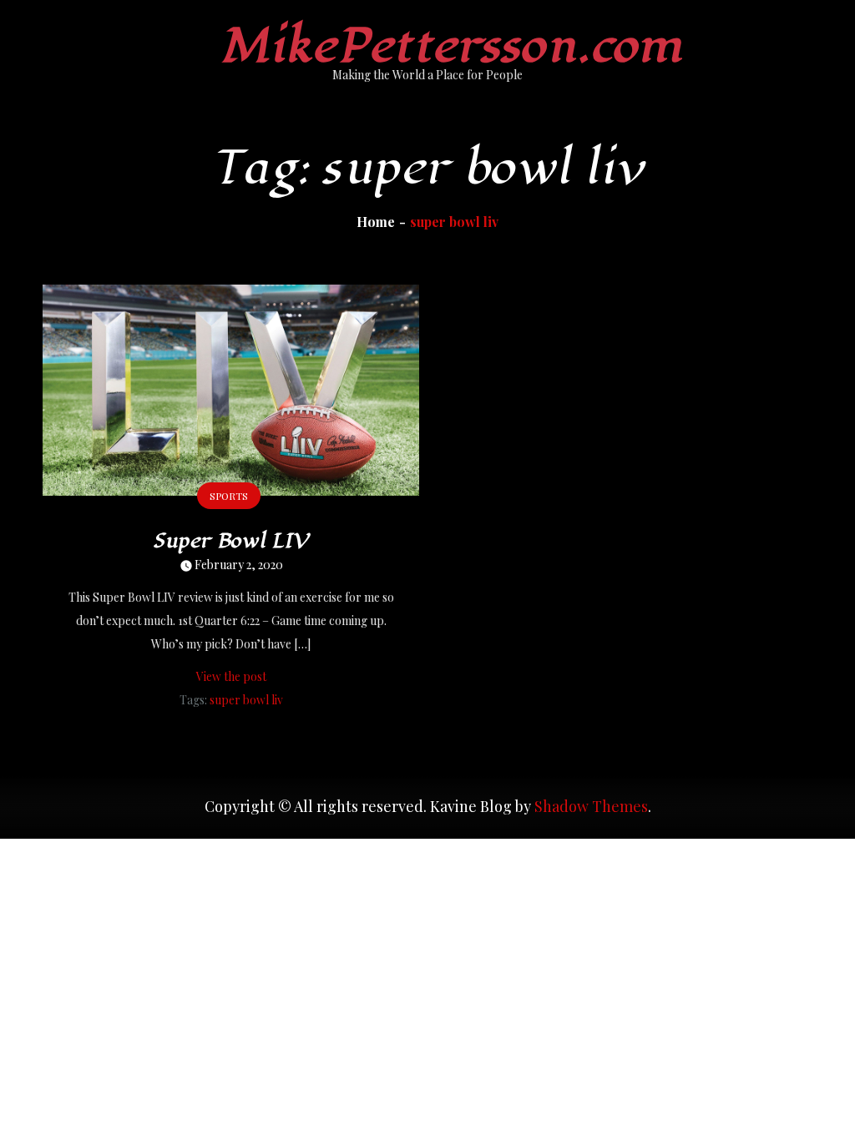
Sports (229, 495)
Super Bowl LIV (231, 540)
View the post (231, 676)
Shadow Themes (591, 806)
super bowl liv (246, 700)
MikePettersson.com (451, 46)
